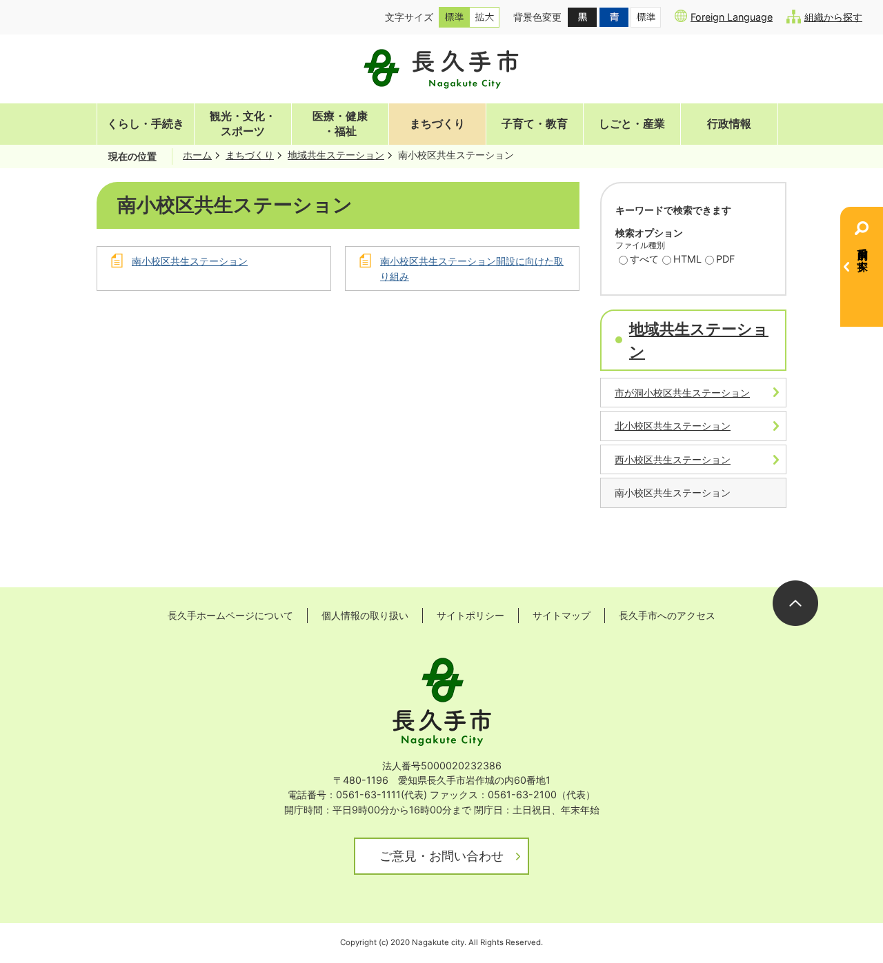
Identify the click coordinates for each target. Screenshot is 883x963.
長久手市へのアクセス (667, 615)
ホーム (197, 155)
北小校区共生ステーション (673, 426)
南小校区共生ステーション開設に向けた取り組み (472, 268)
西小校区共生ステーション (673, 459)
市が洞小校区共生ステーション (682, 392)
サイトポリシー (470, 615)
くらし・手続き (145, 123)
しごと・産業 (632, 123)
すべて (644, 259)
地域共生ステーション (336, 155)
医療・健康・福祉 (340, 124)
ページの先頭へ (795, 603)
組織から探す (833, 17)
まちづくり (437, 123)
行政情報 (729, 123)
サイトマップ (562, 615)
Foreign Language (732, 17)
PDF (725, 259)
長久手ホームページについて (230, 615)
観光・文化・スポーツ (243, 124)
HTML (687, 259)
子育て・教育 (535, 123)
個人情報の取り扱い (364, 615)
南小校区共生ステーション (190, 261)
